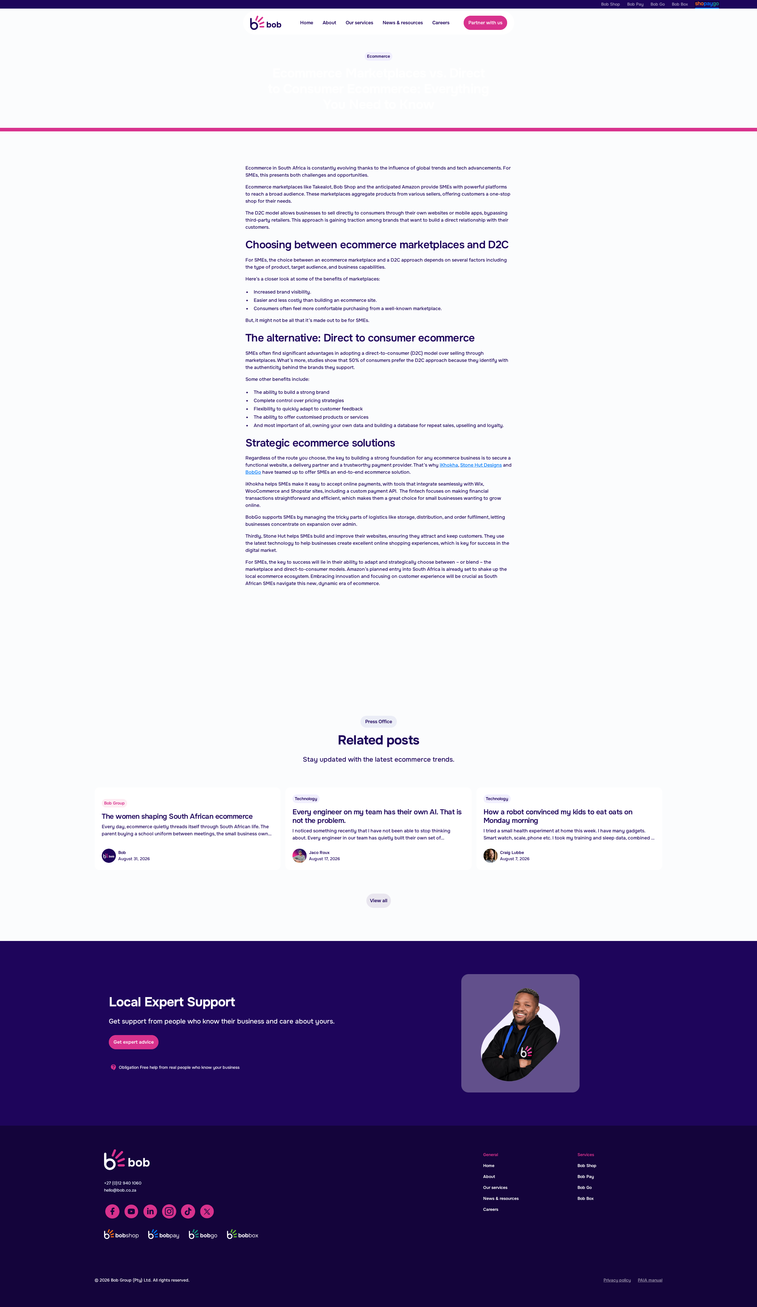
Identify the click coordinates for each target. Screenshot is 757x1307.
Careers (440, 23)
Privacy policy (617, 1280)
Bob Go (585, 1187)
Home (306, 23)
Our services (359, 23)
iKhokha (449, 465)
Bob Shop (587, 1165)
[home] (265, 23)
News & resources (403, 23)
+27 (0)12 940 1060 (122, 1183)
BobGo (253, 472)
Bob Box (586, 1198)
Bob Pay (586, 1176)
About (329, 23)
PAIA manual (650, 1280)
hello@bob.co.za (120, 1190)
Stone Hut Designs (481, 465)
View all (378, 900)
